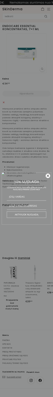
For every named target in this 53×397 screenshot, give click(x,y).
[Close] (48, 175)
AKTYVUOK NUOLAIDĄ (26, 214)
